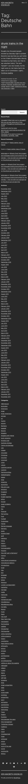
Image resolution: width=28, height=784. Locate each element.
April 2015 (4, 301)
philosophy (4, 646)
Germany (4, 528)
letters (3, 580)
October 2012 (5, 370)
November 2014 (6, 313)
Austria (3, 421)
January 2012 (5, 392)
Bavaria (3, 431)
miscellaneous (5, 602)
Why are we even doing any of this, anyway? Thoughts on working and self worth (13, 124)
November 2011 (6, 397)
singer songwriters (6, 685)
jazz (2, 572)
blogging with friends (7, 435)
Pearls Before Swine (7, 643)
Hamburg (4, 538)
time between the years (8, 719)
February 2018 (5, 235)
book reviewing (5, 438)
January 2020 (5, 223)
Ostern (3, 638)
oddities (3, 626)
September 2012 (6, 372)
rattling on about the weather (10, 663)
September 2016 (6, 262)
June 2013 (4, 352)
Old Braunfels (5, 631)
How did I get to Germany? (9, 553)
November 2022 (6, 189)
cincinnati (4, 460)
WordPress (17, 778)
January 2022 (5, 206)
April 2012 (4, 384)
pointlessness (5, 656)
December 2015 (6, 284)
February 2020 (5, 220)
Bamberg (4, 426)
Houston (3, 550)
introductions (5, 565)
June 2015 (4, 296)
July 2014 (4, 323)
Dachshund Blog (6, 472)
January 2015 (5, 308)
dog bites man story (19, 82)
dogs (2, 479)
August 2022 (5, 193)
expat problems (6, 504)
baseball (3, 428)
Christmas (4, 455)
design (3, 477)
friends (3, 523)
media (3, 592)
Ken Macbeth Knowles (11, 774)
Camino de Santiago (7, 445)
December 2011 (5, 394)
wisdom (3, 744)
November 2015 (6, 286)
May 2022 (4, 198)
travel (15, 80)
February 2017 (5, 255)
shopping (4, 680)
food (2, 516)
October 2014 (5, 316)
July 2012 (4, 377)
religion (3, 668)
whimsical (4, 739)
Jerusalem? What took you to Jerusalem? (13, 120)
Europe (3, 501)
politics (3, 658)
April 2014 (4, 331)
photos (3, 648)
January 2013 (5, 362)
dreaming (4, 482)
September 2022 (6, 191)
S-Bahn (12, 86)
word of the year (6, 746)
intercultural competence (8, 560)
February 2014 (5, 335)
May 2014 (4, 328)
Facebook (3, 84)
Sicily (2, 682)
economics (4, 484)
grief (2, 536)
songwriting (4, 697)
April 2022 (4, 201)
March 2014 (4, 333)
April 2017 (4, 250)
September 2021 (6, 208)
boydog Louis (5, 440)
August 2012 (5, 375)
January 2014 (5, 338)
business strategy (6, 443)
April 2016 (4, 274)
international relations (7, 563)
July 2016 (4, 267)
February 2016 (5, 279)
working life (4, 751)
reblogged (4, 665)
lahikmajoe (4, 142)
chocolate (4, 453)
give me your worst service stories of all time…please (13, 131)
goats (3, 531)
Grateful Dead (5, 533)
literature (4, 582)
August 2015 (5, 294)
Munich (8, 86)
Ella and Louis (5, 487)
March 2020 (4, 218)
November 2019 (6, 228)
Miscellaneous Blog (7, 604)
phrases (3, 651)
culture (3, 465)
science (3, 675)
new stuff (4, 616)
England (3, 494)
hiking (3, 541)
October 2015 (5, 289)
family (3, 506)
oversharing (4, 641)
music (3, 612)
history (3, 543)
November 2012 (6, 367)
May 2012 (4, 382)
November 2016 (6, 257)
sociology (4, 695)
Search (3, 109)
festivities (9, 84)
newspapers (4, 621)
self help (3, 678)
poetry (3, 653)
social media (5, 692)
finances (3, 511)
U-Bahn (12, 88)
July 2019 (4, 230)
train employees (5, 88)
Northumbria (5, 624)
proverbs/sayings (6, 661)
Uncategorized (5, 734)
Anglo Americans (6, 413)
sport (2, 700)
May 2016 (4, 272)
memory (3, 597)
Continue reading (7, 73)
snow (2, 690)
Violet (3, 736)
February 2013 (5, 360)
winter (3, 741)
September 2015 (6, 291)
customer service (6, 467)
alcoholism (4, 406)
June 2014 (4, 326)
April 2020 (4, 216)
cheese (3, 450)
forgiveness (4, 521)
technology (4, 709)
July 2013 (4, 350)
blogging (3, 433)
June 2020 (4, 213)
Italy (2, 570)
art (2, 418)
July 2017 (4, 242)
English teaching (6, 497)
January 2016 (5, 282)
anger (3, 411)
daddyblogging (5, 475)
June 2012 (4, 379)
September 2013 (6, 345)
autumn (3, 423)
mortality (4, 607)
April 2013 (4, 357)
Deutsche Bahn (10, 82)
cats (2, 448)
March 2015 (4, 304)
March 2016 (4, 277)
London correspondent (8, 585)
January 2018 (5, 237)
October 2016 (5, 260)
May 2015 (4, 299)
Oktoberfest (5, 629)
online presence (6, 636)
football (3, 519)
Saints (3, 673)
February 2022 (5, 203)
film (2, 509)
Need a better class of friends (16, 149)
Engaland (4, 492)
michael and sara (6, 599)
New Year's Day (6, 619)
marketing (4, 587)
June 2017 (4, 245)
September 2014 (6, 318)
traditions (4, 727)
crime (2, 462)
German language (6, 526)
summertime (5, 705)
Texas (3, 712)
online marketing (6, 634)
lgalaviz (3, 164)
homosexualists (5, 548)
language (4, 575)
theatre (3, 714)
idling (2, 558)
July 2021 (4, 211)
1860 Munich (5, 404)
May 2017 (4, 247)
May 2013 (4, 355)
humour (3, 555)
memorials (4, 594)
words (3, 749)
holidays (3, 546)
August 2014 (5, 321)
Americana (4, 408)
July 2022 (4, 196)
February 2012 (5, 389)
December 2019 (6, 225)
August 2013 (5, 348)
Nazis (2, 614)
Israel (2, 567)
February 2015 (5, 306)
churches (4, 457)
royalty (3, 670)
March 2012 (4, 387)
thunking (3, 717)
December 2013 (6, 340)
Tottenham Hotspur (7, 724)
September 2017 (6, 240)
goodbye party (17, 84)
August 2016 (5, 264)
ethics (3, 499)
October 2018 (5, 233)
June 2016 (4, 269)
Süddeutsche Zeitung (20, 86)
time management (6, 722)
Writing (3, 753)
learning (3, 577)
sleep (2, 687)
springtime (4, 702)
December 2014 (6, 311)
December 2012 (6, 365)
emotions (4, 489)
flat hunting (4, 514)
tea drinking (4, 707)
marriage (3, 590)
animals (3, 416)
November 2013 (6, 343)
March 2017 (4, 252)
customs (3, 470)
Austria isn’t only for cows (9, 128)
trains (11, 80)
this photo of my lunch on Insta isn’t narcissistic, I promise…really (12, 134)
